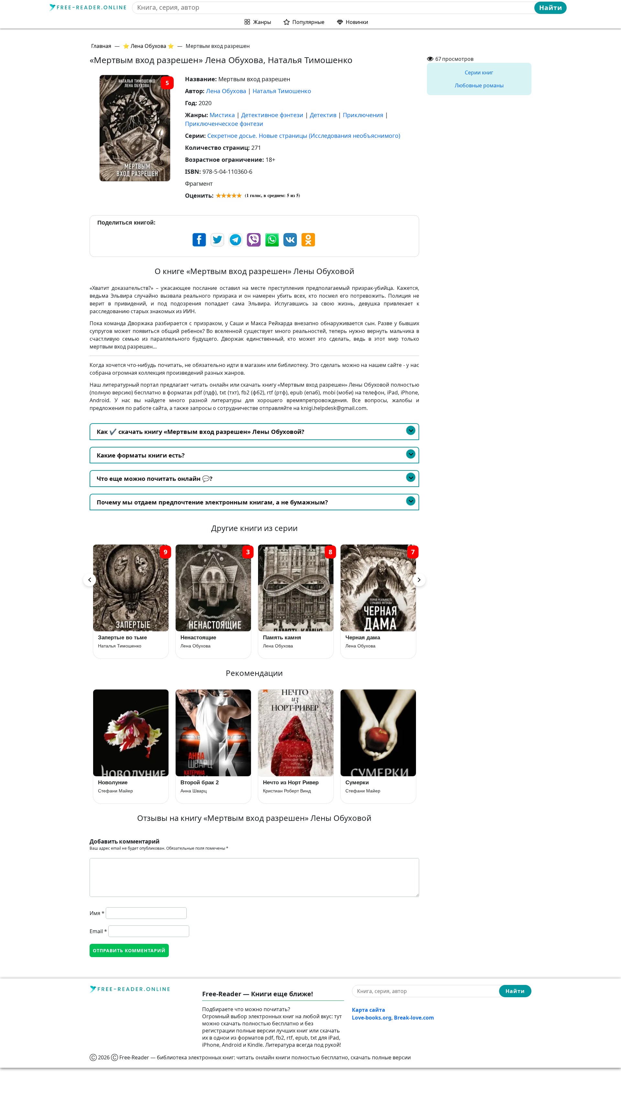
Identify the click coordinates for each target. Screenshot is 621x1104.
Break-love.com (414, 1017)
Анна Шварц (193, 790)
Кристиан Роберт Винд (287, 790)
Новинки (357, 22)
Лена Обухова (226, 91)
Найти (550, 7)
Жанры (262, 22)
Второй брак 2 (199, 782)
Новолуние (112, 782)
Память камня (199, 637)
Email (98, 931)
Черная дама (280, 637)
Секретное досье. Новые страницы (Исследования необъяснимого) (303, 135)
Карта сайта (368, 1009)
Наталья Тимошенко (282, 91)
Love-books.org (371, 1017)
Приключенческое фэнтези (224, 123)
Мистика (222, 115)
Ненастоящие (116, 637)
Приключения (363, 115)
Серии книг (479, 72)
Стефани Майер (115, 790)
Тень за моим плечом (374, 637)
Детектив (323, 115)
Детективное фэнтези (272, 115)
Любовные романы (479, 85)
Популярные (308, 22)
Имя (97, 913)
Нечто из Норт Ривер (291, 782)
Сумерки (357, 782)
